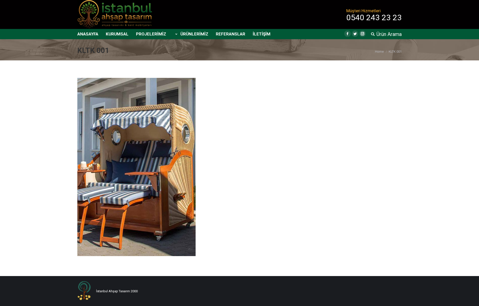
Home (379, 51)
